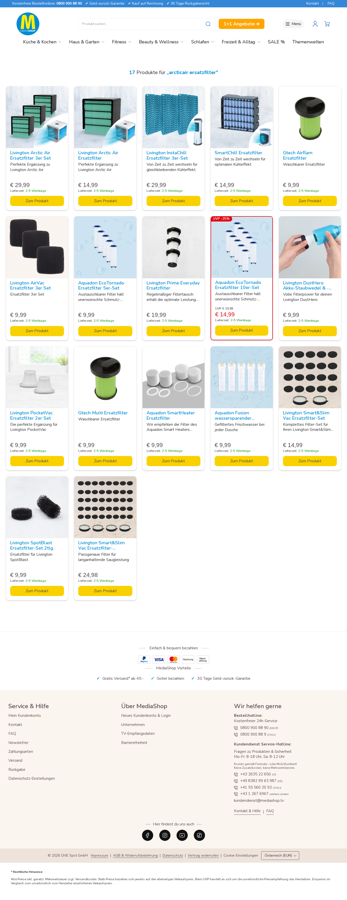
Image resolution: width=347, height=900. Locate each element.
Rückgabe (16, 769)
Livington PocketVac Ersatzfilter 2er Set (31, 415)
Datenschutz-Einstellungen (31, 778)
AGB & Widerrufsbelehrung (135, 856)
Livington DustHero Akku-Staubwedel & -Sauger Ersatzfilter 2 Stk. (310, 288)
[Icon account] (315, 24)
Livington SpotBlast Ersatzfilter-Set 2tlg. (32, 545)
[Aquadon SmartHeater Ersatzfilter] (173, 377)
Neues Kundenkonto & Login (146, 715)
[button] (326, 23)
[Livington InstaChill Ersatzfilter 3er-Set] (173, 117)
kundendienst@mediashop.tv (259, 800)
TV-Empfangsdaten (138, 733)
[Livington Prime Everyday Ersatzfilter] (173, 247)
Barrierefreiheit (134, 742)
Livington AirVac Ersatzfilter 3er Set (30, 285)
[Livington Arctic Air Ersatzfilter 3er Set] (37, 117)
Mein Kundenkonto (24, 715)
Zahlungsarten (20, 751)
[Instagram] (164, 835)
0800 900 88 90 (69, 3)
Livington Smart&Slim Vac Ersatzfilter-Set (306, 415)
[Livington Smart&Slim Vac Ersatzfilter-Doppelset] (105, 507)
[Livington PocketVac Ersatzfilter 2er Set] (37, 377)
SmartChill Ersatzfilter (238, 153)
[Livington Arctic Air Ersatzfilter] (105, 117)
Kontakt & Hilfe (247, 811)
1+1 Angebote (242, 24)
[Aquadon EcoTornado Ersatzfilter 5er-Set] (105, 247)
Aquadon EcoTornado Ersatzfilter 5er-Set (101, 285)
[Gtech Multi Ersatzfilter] (105, 377)
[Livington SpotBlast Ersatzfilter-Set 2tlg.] (37, 507)
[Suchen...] (208, 24)
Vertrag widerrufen (203, 856)
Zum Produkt (37, 201)
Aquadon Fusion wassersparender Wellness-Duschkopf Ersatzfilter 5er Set (237, 421)
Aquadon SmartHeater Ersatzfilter (171, 415)
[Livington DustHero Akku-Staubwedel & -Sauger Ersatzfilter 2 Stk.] (310, 247)
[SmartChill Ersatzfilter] (242, 117)
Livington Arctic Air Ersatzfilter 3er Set (30, 155)
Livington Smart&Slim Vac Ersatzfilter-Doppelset (101, 548)
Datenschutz (173, 856)
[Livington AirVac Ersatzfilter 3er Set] (37, 247)
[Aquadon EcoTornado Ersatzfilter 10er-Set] (241, 247)
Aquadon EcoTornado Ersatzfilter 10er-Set (238, 285)
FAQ (331, 3)
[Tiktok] (199, 835)
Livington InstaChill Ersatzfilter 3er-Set (167, 155)
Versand (15, 760)
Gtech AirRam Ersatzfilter (297, 155)
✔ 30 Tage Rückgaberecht (188, 3)
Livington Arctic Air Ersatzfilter (98, 155)
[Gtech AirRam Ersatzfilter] (310, 117)
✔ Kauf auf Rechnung (145, 3)
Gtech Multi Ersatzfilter (103, 413)
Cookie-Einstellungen (241, 856)
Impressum (99, 856)
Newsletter (18, 742)
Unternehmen (133, 724)
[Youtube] (182, 835)
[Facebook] (147, 835)
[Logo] (28, 23)
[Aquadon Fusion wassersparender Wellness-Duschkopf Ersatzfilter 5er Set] (242, 377)
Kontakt (312, 3)
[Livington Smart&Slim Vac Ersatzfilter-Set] (310, 377)
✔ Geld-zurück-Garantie (104, 3)
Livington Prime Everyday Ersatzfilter (173, 285)
